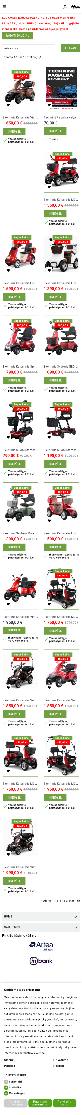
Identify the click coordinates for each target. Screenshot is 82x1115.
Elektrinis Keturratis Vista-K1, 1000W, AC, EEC (34, 117)
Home (8, 916)
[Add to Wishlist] (8, 105)
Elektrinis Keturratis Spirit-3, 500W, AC (29, 366)
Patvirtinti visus (64, 1103)
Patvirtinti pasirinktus (40, 1103)
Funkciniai (15, 1081)
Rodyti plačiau (17, 1074)
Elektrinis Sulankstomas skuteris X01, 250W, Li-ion (37, 450)
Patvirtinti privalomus (15, 1103)
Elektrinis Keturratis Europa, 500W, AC (28, 283)
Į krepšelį (14, 131)
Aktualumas (28, 48)
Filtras (70, 48)
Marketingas (17, 1093)
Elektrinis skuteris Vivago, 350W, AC (27, 533)
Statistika (15, 1087)
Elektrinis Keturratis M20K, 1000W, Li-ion (30, 783)
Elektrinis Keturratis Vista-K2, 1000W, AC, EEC (34, 616)
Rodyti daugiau (17, 35)
